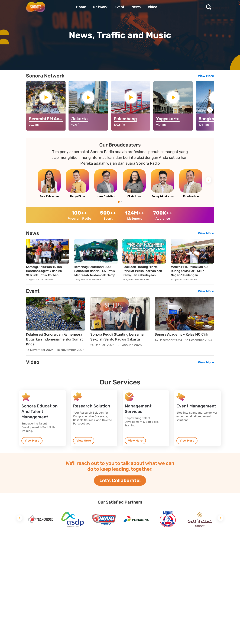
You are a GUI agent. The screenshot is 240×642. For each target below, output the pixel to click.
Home (81, 7)
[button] (210, 110)
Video (152, 7)
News (136, 7)
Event (119, 7)
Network (100, 7)
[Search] (209, 7)
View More (206, 76)
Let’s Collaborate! (120, 480)
